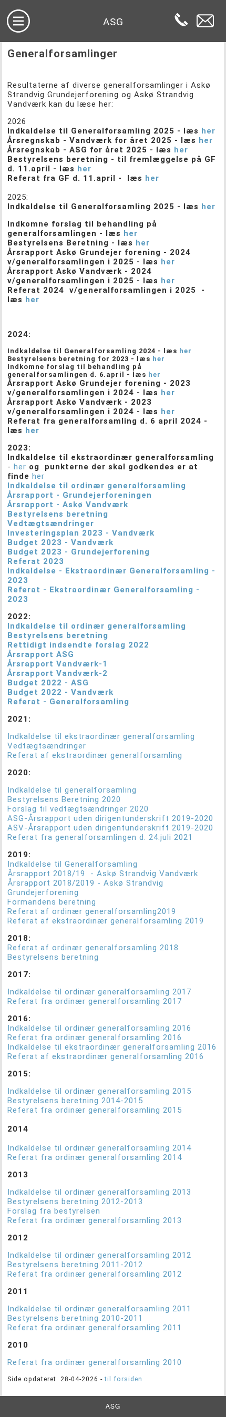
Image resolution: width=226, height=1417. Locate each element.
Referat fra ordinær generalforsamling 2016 (94, 1037)
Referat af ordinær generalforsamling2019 (93, 911)
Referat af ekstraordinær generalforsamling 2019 (105, 921)
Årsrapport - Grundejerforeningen (79, 495)
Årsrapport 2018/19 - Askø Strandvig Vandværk (102, 873)
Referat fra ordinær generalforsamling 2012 (94, 1274)
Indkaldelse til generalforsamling (72, 790)
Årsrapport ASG (40, 654)
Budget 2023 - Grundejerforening (78, 552)
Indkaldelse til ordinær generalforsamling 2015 (99, 1091)
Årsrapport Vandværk (53, 664)
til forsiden (122, 1379)
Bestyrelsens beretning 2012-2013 (75, 1201)
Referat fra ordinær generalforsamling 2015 (94, 1110)
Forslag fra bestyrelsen (53, 1211)
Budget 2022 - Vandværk (60, 692)
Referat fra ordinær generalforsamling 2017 (94, 1001)
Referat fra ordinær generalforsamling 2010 (94, 1362)
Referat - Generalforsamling (68, 701)
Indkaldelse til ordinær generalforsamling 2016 (99, 1028)
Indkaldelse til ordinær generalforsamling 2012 (99, 1255)
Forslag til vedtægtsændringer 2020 (78, 809)
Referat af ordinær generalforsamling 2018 (93, 947)
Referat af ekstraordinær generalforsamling (94, 755)
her (209, 131)
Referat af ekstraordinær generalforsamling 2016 (105, 1056)
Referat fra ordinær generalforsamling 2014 (94, 1157)
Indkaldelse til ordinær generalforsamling (96, 485)
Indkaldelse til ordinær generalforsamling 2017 (99, 992)
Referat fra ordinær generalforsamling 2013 (94, 1220)
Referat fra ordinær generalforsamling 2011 (94, 1327)
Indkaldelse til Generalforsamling (72, 864)
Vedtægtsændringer (50, 523)
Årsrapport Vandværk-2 (57, 673)
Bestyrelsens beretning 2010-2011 (75, 1318)
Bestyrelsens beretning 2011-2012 (75, 1264)
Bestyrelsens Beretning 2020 (64, 799)
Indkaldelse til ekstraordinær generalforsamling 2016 (112, 1047)
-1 (103, 664)
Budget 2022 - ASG (48, 682)
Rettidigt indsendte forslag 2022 (78, 645)
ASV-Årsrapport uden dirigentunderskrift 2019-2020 (110, 828)
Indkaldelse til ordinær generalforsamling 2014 (99, 1148)
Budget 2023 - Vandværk (60, 542)
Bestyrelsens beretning (57, 514)
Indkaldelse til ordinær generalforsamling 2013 (99, 1192)
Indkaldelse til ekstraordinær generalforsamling (101, 736)
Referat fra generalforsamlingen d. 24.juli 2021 (100, 837)
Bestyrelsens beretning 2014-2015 (75, 1100)
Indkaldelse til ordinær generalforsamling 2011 (99, 1308)
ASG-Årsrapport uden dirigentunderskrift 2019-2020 (110, 818)
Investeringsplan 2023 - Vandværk (81, 533)
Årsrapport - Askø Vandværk (67, 504)
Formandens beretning (51, 902)
